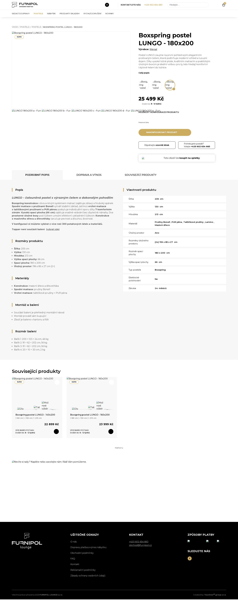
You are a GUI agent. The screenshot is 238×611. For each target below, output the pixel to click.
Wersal (153, 49)
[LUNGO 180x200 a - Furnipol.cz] (26, 118)
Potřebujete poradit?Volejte (197, 145)
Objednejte (156, 145)
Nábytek (51, 13)
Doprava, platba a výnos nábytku (88, 547)
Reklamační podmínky (83, 570)
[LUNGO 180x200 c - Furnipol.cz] (86, 118)
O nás (73, 541)
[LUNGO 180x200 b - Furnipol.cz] (56, 118)
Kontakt (74, 564)
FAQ (72, 558)
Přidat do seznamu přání (125, 37)
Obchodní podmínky (82, 553)
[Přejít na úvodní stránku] (25, 5)
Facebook (107, 5)
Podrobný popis (37, 174)
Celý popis (144, 73)
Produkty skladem (69, 13)
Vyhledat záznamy (205, 4)
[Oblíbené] (218, 4)
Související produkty (140, 174)
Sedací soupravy (21, 13)
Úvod (15, 27)
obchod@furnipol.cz (43, 500)
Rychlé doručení (92, 13)
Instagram (113, 5)
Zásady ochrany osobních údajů (87, 575)
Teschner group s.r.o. (215, 595)
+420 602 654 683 (153, 5)
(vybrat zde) (53, 229)
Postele (38, 13)
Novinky (109, 13)
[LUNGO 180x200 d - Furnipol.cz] (115, 118)
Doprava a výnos (89, 174)
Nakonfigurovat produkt (161, 132)
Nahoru (119, 447)
